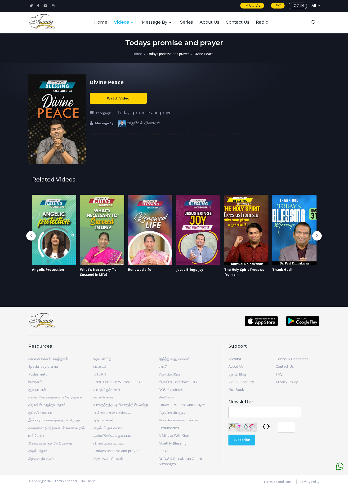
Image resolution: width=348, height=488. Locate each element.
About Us (209, 22)
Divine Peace (204, 54)
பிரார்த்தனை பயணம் (109, 443)
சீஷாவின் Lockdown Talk (178, 381)
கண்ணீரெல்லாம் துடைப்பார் (114, 435)
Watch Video (118, 98)
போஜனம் (35, 381)
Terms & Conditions (292, 358)
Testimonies (169, 427)
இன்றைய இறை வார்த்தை (113, 412)
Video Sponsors (241, 381)
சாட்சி (163, 366)
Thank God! (282, 269)
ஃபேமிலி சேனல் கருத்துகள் (48, 358)
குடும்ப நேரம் (38, 450)
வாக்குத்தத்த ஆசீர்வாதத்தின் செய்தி (121, 404)
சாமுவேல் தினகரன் (144, 122)
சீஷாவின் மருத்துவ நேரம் (47, 404)
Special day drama (43, 366)
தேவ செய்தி (103, 358)
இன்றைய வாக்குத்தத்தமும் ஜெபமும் (55, 420)
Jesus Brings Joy (189, 269)
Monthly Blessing (173, 443)
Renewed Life (139, 269)
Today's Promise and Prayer (182, 404)
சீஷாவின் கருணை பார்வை (178, 420)
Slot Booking (238, 389)
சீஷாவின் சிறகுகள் (173, 412)
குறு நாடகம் (37, 389)
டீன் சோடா (36, 435)
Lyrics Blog (237, 374)
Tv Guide (252, 5)
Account (234, 358)
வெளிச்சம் (166, 397)
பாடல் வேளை (103, 397)
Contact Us (237, 22)
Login (297, 6)
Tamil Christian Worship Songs (118, 381)
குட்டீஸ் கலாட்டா (40, 412)
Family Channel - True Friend (75, 481)
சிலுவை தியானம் (41, 458)
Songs (164, 450)
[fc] (42, 22)
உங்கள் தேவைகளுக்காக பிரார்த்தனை (56, 397)
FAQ (279, 374)
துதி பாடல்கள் (104, 420)
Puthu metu (37, 374)
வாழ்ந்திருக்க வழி (107, 389)
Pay (277, 5)
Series (186, 22)
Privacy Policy (287, 381)
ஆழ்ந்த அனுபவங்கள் (174, 358)
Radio (262, 22)
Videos (121, 22)
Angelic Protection (48, 269)
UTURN (100, 374)
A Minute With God (174, 435)
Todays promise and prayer (168, 54)
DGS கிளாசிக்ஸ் (171, 389)
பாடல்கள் (100, 366)
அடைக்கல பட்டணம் (108, 458)
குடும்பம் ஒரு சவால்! (108, 427)
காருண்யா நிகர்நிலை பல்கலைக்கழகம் (56, 427)
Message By (154, 22)
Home (100, 22)
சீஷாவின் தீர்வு (169, 374)
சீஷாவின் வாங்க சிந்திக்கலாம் (50, 443)
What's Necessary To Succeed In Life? (98, 272)
